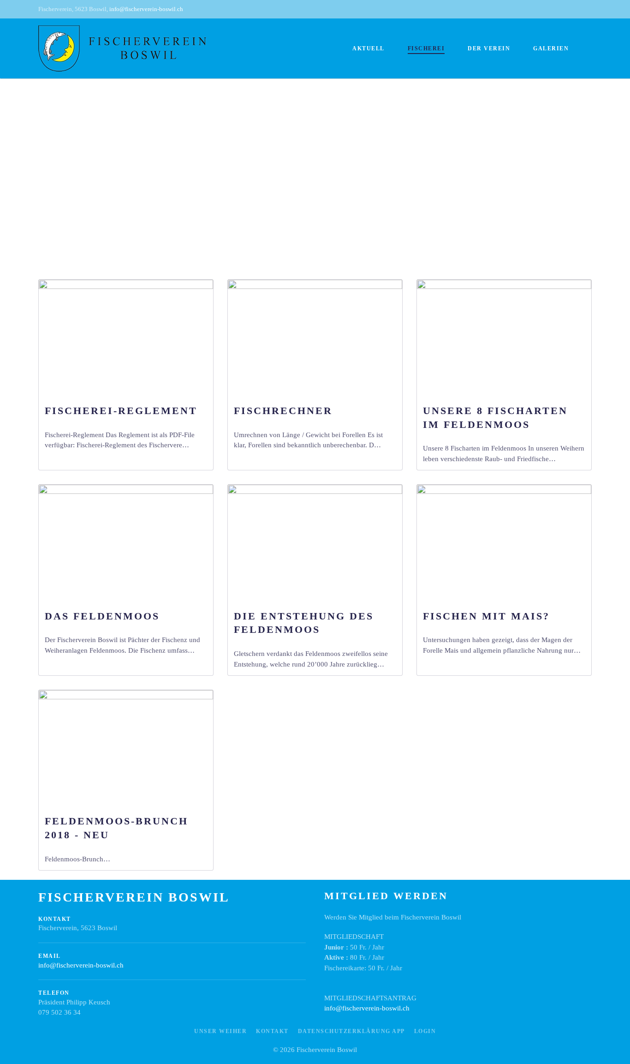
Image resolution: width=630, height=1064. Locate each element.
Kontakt (272, 1031)
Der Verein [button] (489, 48)
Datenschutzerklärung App (351, 1031)
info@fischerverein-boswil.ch (146, 9)
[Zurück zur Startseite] (122, 48)
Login (425, 1031)
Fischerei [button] (426, 48)
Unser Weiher (220, 1031)
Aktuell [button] (368, 48)
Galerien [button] (551, 48)
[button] (24, 155)
